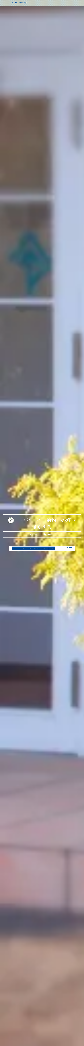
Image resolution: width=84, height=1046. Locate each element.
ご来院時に (24, 548)
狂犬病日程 (44, 548)
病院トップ (16, 548)
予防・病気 (36, 548)
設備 (30, 548)
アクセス (52, 548)
